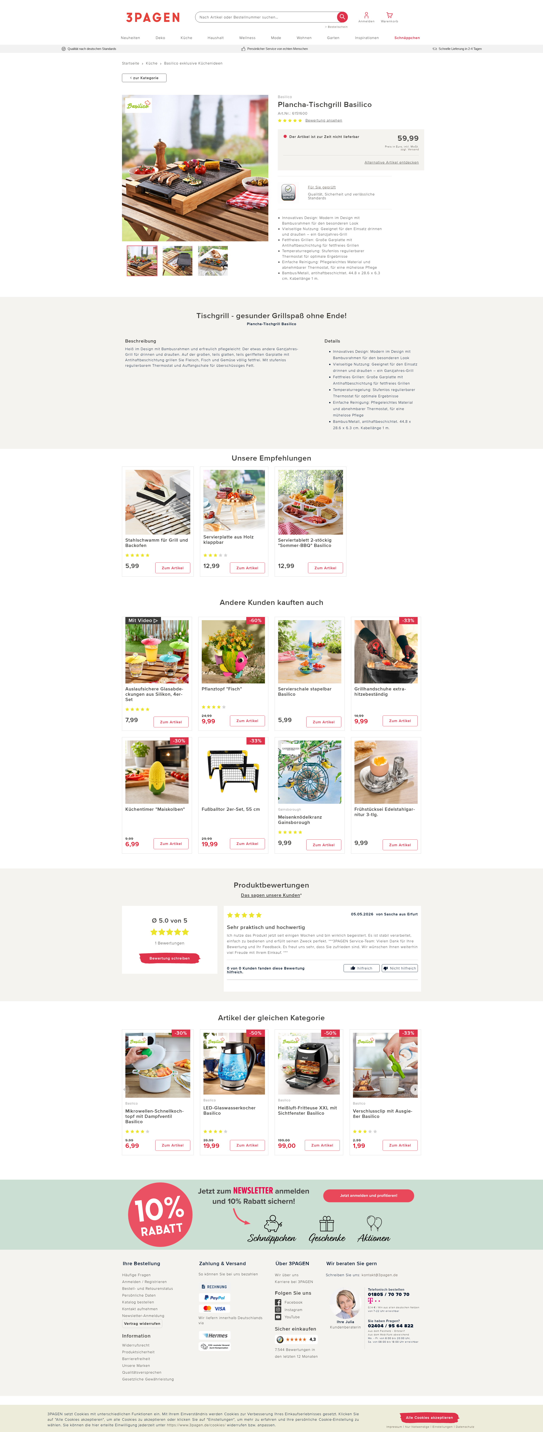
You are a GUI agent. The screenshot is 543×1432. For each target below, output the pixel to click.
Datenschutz (465, 1427)
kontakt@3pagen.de (380, 1275)
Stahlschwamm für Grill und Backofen (156, 542)
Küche (186, 37)
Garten (333, 37)
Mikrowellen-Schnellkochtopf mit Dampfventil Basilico (154, 1116)
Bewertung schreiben (170, 958)
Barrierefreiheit (136, 1358)
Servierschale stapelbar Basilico (305, 691)
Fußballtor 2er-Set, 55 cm (231, 809)
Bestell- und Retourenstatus (147, 1288)
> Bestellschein (336, 27)
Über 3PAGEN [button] (292, 1263)
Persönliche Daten (139, 1295)
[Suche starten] (342, 17)
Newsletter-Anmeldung (143, 1315)
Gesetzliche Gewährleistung (148, 1379)
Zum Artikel (173, 568)
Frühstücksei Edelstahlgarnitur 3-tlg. (384, 812)
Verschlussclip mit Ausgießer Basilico (382, 1113)
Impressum (394, 1427)
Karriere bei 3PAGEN (294, 1281)
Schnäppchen (407, 37)
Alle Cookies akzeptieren (429, 1417)
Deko (160, 37)
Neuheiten (130, 37)
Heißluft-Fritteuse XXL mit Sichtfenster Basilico (307, 1110)
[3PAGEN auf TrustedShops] (297, 1339)
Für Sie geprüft (322, 187)
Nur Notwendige (417, 1427)
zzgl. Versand (410, 149)
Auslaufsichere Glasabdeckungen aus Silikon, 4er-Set (154, 694)
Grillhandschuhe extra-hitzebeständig (380, 691)
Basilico (285, 96)
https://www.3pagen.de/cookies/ (196, 1425)
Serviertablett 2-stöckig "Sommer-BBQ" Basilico (305, 542)
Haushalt (216, 37)
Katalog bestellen (138, 1302)
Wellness (247, 37)
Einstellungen (442, 1427)
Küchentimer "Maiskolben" (155, 809)
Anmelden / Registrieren (144, 1281)
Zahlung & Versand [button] (222, 1263)
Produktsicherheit (138, 1352)
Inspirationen (367, 37)
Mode (276, 37)
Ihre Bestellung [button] (141, 1263)
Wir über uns (287, 1275)
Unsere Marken (136, 1365)
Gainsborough (289, 809)
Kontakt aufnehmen (140, 1309)
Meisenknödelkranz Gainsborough (300, 819)
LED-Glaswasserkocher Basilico (229, 1110)
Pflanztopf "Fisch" (222, 689)
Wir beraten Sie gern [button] (351, 1263)
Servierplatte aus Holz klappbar (228, 539)
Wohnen (304, 37)
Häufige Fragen (136, 1275)
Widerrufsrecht (136, 1345)
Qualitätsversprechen (142, 1372)
